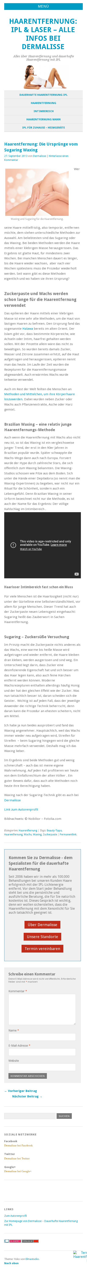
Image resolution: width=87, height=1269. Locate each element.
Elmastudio (32, 1259)
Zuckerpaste (50, 834)
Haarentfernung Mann (43, 119)
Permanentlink (68, 834)
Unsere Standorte (42, 936)
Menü (43, 6)
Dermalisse (39, 156)
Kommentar (17, 991)
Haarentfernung (43, 103)
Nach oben (11, 1263)
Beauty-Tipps (54, 830)
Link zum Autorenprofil (21, 809)
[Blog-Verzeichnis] (12, 1241)
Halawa (27, 329)
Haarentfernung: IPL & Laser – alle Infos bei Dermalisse (43, 34)
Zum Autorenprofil (15, 1215)
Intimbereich (44, 111)
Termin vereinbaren (42, 948)
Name (13, 1030)
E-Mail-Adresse (19, 1045)
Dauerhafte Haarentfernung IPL (43, 94)
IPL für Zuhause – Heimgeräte (43, 127)
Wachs (28, 834)
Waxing (37, 834)
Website (13, 1060)
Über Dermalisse (42, 925)
